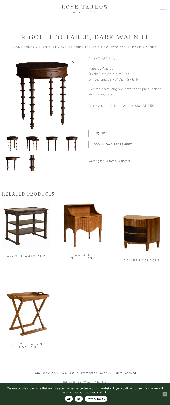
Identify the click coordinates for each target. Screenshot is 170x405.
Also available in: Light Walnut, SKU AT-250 (121, 105)
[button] (73, 63)
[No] (164, 394)
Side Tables (86, 47)
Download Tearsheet (113, 144)
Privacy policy (96, 398)
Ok (69, 398)
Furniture (48, 47)
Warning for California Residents (109, 161)
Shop (30, 47)
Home (18, 47)
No (79, 398)
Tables (67, 47)
